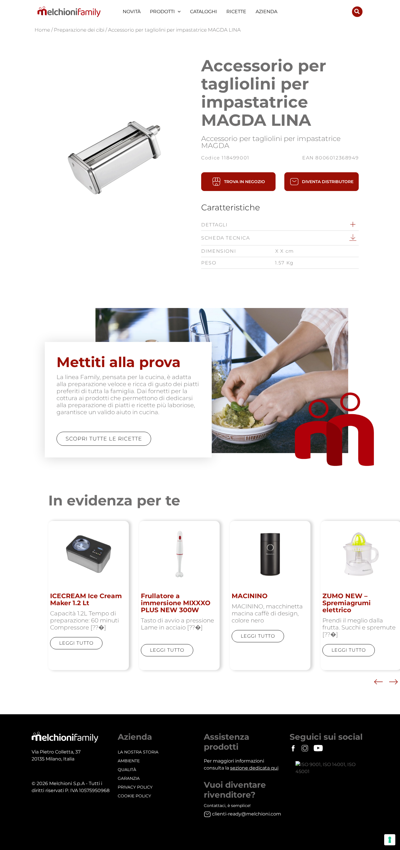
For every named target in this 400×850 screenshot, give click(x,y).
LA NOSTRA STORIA (138, 752)
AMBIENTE (129, 760)
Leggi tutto (76, 643)
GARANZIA (129, 778)
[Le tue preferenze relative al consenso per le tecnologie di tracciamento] (389, 839)
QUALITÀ (127, 769)
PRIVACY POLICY (135, 787)
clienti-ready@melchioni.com (246, 814)
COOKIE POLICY (134, 796)
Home (42, 30)
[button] (178, 11)
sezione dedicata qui (254, 768)
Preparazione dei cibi (79, 30)
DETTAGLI (214, 225)
